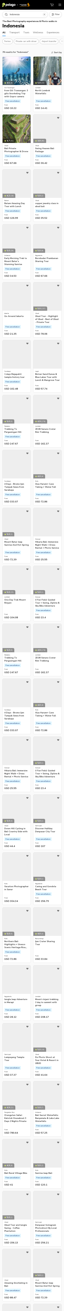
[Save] (27, 60)
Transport (14, 32)
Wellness (38, 32)
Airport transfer (49, 41)
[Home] (16, 5)
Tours (26, 32)
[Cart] (52, 4)
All (4, 32)
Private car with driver (26, 41)
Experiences (53, 32)
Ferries (7, 41)
